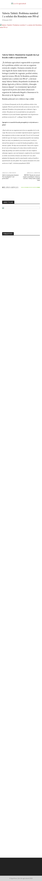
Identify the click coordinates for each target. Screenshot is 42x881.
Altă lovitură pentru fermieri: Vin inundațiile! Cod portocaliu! (10, 176)
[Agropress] (21, 5)
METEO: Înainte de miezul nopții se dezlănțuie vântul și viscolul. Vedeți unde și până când (31, 177)
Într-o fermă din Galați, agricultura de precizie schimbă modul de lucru (21, 189)
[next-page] (4, 195)
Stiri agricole (20, 185)
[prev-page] (2, 195)
